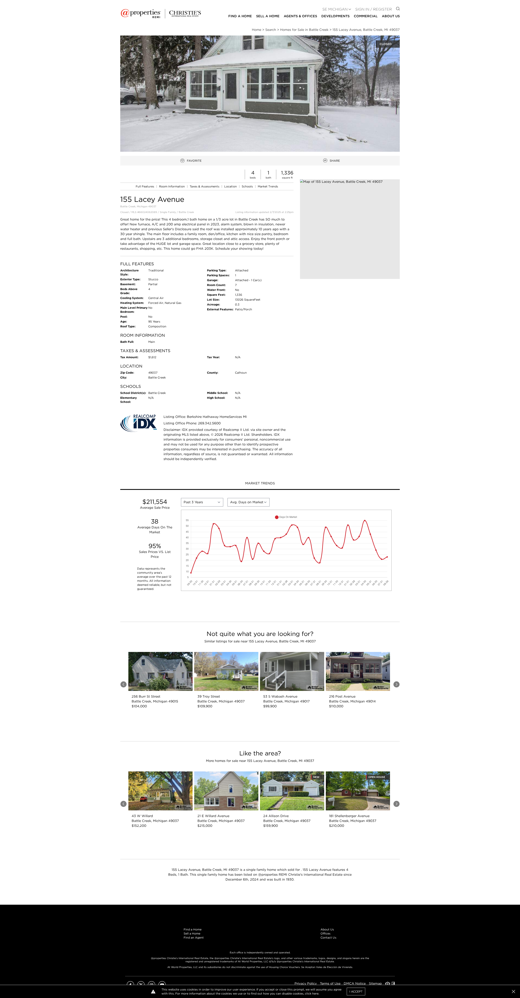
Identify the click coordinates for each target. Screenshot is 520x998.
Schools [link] (248, 186)
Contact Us (328, 937)
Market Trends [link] (268, 186)
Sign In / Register (373, 9)
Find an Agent (194, 937)
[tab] (260, 484)
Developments (335, 16)
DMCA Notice (355, 983)
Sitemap (375, 983)
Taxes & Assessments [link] (205, 186)
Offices (325, 933)
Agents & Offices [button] (300, 16)
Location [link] (231, 186)
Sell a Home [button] (268, 16)
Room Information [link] (172, 186)
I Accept (356, 991)
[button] (350, 229)
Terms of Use (330, 983)
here (315, 993)
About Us (327, 929)
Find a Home (193, 929)
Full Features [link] (145, 186)
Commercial (366, 16)
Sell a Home (192, 933)
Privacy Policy (306, 983)
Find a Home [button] (240, 16)
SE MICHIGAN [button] (335, 9)
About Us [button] (391, 16)
